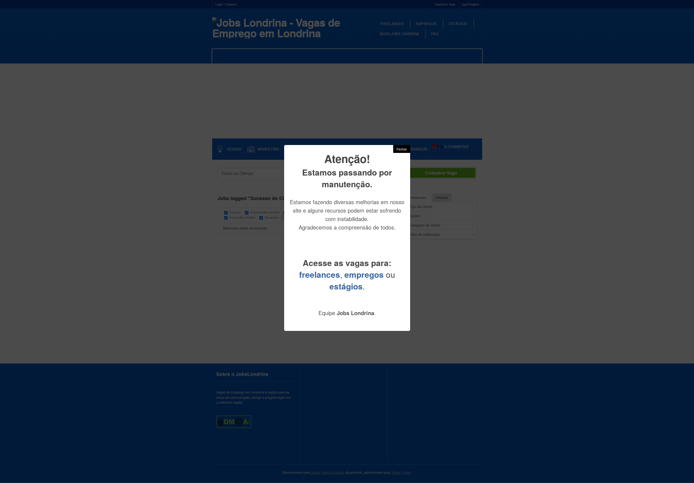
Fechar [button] (401, 149)
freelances (319, 274)
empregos (364, 274)
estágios (346, 286)
